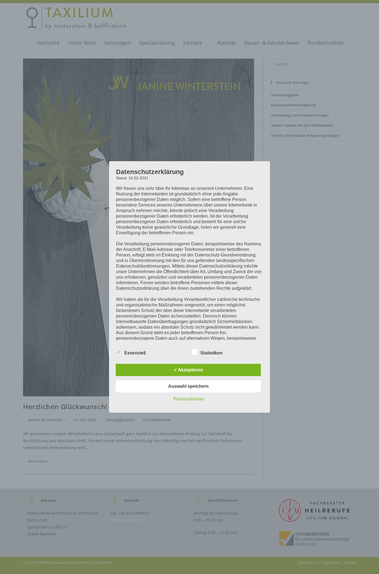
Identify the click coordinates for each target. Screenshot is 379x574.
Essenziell (135, 353)
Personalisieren (188, 399)
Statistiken (211, 353)
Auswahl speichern (188, 386)
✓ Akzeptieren (188, 369)
